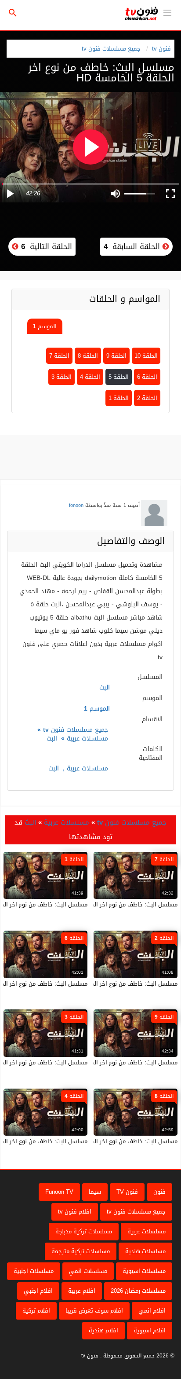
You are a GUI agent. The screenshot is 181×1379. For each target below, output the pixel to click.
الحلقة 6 (147, 376)
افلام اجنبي (38, 1290)
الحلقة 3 (61, 376)
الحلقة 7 (59, 355)
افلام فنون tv (74, 1211)
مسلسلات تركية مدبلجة (83, 1231)
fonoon (76, 505)
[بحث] (12, 13)
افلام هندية (103, 1330)
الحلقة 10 (146, 355)
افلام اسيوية (150, 1330)
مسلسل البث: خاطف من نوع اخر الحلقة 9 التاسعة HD (112, 1062)
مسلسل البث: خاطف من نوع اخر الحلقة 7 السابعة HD (112, 904)
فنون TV (127, 1191)
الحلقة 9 (116, 355)
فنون (159, 1191)
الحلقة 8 (88, 355)
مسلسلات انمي (88, 1270)
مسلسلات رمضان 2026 (138, 1290)
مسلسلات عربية (87, 739)
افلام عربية (81, 1290)
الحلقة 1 (119, 397)
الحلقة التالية (45, 246)
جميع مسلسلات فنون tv (111, 48)
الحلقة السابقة (133, 246)
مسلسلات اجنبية (34, 1270)
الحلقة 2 (147, 397)
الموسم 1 (45, 326)
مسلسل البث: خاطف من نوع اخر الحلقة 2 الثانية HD (114, 983)
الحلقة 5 (119, 376)
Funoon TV (59, 1191)
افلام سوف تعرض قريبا (94, 1310)
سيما (95, 1191)
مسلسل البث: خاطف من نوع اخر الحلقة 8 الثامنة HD (114, 1141)
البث (52, 739)
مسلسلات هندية (145, 1251)
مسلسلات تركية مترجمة (80, 1251)
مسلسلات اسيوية (144, 1270)
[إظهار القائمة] (167, 12)
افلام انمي (152, 1310)
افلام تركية (36, 1310)
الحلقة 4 (90, 376)
